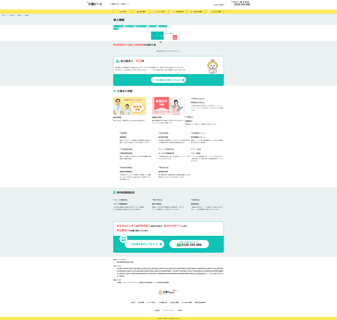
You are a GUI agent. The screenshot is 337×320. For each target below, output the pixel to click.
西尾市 (217, 271)
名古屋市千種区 (127, 268)
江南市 (127, 273)
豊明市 (175, 273)
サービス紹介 (161, 12)
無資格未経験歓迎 (126, 171)
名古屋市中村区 (162, 268)
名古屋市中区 (171, 268)
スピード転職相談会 (120, 204)
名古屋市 (119, 268)
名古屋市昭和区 (181, 268)
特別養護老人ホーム (198, 137)
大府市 (148, 273)
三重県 (131, 262)
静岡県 (123, 262)
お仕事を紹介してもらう (144, 244)
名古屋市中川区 (210, 268)
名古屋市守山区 (130, 271)
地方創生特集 (163, 137)
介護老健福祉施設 (126, 153)
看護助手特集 (157, 117)
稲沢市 (136, 273)
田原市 (183, 273)
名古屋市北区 (145, 268)
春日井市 (187, 271)
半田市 (182, 271)
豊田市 (209, 271)
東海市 (144, 273)
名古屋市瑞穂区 (190, 268)
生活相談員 (148, 282)
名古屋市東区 (136, 268)
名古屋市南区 (121, 271)
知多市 (152, 273)
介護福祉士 (188, 121)
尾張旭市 (161, 273)
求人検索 (142, 12)
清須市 (192, 273)
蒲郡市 (221, 271)
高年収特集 (117, 117)
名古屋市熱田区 (200, 268)
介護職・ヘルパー (122, 282)
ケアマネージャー (133, 282)
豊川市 (192, 271)
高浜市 (166, 273)
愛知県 (19, 15)
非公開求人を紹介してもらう (168, 79)
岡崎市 (27, 15)
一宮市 (173, 271)
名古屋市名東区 (148, 271)
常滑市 (123, 273)
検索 (174, 38)
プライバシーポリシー (168, 310)
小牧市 (131, 273)
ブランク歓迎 (195, 153)
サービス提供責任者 (158, 282)
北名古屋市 (197, 273)
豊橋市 (165, 271)
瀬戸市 (178, 271)
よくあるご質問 (216, 12)
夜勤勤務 (123, 137)
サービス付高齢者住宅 (166, 153)
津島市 (196, 271)
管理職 (166, 282)
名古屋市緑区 (139, 271)
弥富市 (203, 273)
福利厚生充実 (163, 171)
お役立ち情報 (198, 12)
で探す (118, 26)
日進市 (179, 273)
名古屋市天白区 (158, 271)
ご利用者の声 (179, 12)
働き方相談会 (157, 204)
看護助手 (142, 282)
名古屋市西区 (153, 268)
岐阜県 (119, 262)
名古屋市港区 (219, 268)
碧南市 (200, 271)
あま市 (213, 273)
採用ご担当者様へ (219, 5)
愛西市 (188, 273)
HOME (124, 12)
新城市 (140, 273)
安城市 (213, 271)
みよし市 (208, 273)
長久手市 (218, 273)
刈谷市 (204, 271)
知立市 (157, 273)
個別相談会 (195, 204)
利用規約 (180, 310)
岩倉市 (171, 273)
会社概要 (157, 310)
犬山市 (119, 273)
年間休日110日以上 (198, 102)
